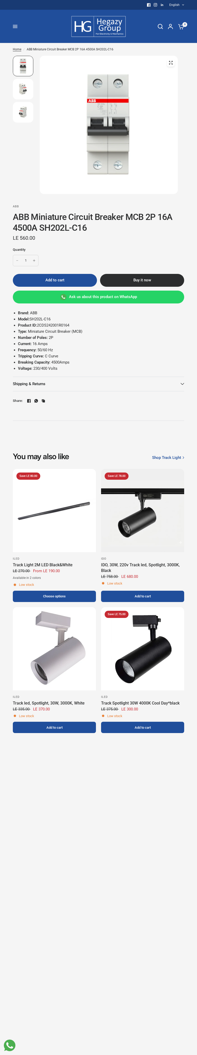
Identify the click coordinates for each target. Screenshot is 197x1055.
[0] (179, 26)
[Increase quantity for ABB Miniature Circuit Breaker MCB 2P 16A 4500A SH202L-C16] (34, 260)
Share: (18, 400)
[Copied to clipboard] (43, 401)
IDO (103, 558)
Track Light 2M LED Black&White (43, 564)
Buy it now (142, 280)
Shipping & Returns (29, 384)
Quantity (19, 250)
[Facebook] (148, 5)
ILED (16, 558)
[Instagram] (155, 5)
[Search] (160, 26)
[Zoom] (171, 63)
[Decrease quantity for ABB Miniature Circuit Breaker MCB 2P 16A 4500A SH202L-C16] (17, 260)
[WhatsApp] (36, 401)
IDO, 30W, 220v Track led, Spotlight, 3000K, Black (140, 567)
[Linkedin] (162, 5)
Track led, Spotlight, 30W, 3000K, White (49, 703)
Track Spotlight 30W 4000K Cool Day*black (140, 703)
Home (17, 49)
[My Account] (170, 26)
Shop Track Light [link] (166, 458)
